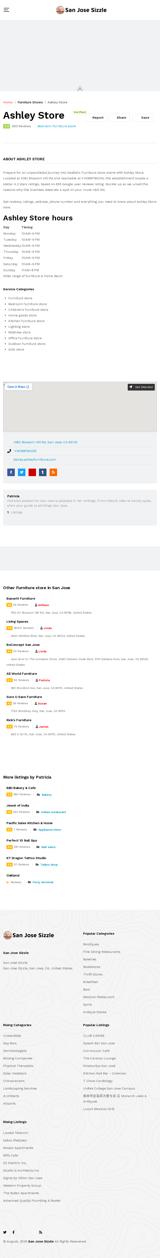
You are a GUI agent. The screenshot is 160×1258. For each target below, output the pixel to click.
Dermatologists (15, 1051)
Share (121, 118)
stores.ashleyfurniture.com (35, 459)
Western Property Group (22, 1185)
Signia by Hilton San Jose (22, 1178)
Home (8, 102)
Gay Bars (10, 1043)
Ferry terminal (43, 882)
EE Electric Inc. (15, 1163)
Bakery (47, 794)
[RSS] (53, 472)
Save (144, 118)
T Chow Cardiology (97, 1081)
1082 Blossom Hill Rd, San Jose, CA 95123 (45, 442)
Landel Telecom (15, 1133)
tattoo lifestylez (15, 1140)
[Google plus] (32, 472)
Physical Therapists (18, 1066)
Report (98, 118)
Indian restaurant (53, 812)
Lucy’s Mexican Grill (98, 1109)
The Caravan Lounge (99, 1058)
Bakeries (89, 959)
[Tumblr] (42, 472)
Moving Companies (17, 1058)
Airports (9, 1103)
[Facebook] (11, 472)
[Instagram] (31, 1232)
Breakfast (90, 982)
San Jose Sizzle (41, 1241)
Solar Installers (15, 1073)
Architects (11, 1096)
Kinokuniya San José (99, 1066)
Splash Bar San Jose (99, 1043)
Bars (86, 989)
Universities (12, 1036)
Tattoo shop (49, 864)
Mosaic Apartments (18, 1148)
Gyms (87, 1004)
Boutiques (91, 944)
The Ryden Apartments (21, 1193)
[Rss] (40, 1232)
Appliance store (49, 829)
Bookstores (91, 967)
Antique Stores (94, 1012)
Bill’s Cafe (10, 1155)
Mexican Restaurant (98, 997)
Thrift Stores (93, 974)
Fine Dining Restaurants (101, 952)
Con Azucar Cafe (96, 1051)
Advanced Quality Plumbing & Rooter (32, 1201)
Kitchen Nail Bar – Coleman (104, 1073)
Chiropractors (14, 1081)
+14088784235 (25, 451)
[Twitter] (21, 472)
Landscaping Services (20, 1088)
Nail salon (48, 847)
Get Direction (143, 387)
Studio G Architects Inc (21, 1170)
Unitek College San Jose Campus (109, 1088)
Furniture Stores (30, 102)
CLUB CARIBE (93, 1036)
